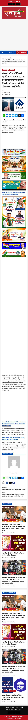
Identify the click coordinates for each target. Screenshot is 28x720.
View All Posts (14, 473)
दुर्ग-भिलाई (11, 548)
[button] (2, 52)
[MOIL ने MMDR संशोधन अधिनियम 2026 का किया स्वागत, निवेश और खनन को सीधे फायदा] (14, 685)
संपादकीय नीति (9, 709)
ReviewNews (10, 718)
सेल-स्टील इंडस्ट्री (11, 69)
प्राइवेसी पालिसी (19, 707)
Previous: (13, 488)
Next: (13, 494)
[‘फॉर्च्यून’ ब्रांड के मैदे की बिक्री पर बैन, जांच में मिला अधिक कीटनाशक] (14, 543)
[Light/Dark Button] (10, 52)
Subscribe (23, 52)
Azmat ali (6, 533)
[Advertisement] (14, 34)
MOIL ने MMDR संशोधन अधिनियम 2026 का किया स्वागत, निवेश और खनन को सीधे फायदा (13, 697)
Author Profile (17, 709)
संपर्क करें (7, 707)
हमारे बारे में (12, 707)
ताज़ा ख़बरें (5, 69)
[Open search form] (13, 52)
